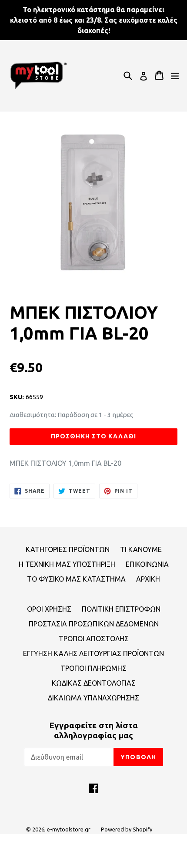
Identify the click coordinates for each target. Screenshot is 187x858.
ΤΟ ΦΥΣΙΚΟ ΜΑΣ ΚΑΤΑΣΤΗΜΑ (76, 579)
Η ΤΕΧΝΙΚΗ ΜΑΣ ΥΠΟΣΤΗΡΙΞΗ (67, 564)
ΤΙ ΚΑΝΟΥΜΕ (141, 549)
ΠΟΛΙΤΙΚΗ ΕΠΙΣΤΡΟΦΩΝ (121, 609)
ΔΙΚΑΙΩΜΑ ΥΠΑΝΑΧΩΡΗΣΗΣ (93, 698)
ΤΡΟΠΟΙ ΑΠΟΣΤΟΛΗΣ (94, 639)
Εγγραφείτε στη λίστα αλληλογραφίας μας (93, 730)
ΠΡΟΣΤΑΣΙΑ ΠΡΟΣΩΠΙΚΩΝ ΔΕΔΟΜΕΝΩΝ (94, 624)
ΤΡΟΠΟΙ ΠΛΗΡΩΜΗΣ (93, 668)
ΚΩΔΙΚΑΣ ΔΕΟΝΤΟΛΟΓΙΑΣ (94, 683)
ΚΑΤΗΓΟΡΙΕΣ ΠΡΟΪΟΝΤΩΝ (68, 549)
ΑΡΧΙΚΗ (148, 579)
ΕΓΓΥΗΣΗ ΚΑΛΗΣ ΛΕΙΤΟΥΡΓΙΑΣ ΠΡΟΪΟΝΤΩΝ (93, 653)
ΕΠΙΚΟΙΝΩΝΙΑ (147, 564)
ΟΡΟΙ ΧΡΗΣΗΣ (49, 609)
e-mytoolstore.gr (68, 829)
